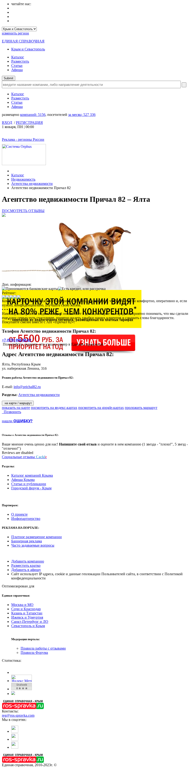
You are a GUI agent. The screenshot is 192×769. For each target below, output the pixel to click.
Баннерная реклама (26, 541)
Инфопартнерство (25, 519)
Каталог (17, 57)
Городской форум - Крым (31, 488)
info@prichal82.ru (27, 387)
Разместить (20, 61)
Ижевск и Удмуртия (27, 617)
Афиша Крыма (23, 480)
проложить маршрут (141, 408)
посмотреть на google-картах (101, 408)
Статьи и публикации (28, 484)
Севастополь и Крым (28, 626)
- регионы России (23, 139)
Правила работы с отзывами (43, 648)
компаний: (32, 115)
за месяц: (82, 115)
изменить (15, 33)
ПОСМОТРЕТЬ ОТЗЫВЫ (23, 211)
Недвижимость (23, 179)
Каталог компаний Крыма (32, 475)
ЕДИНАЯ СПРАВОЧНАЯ (23, 41)
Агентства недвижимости (32, 184)
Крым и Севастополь (28, 49)
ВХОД (7, 123)
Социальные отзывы (24, 457)
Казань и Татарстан (26, 613)
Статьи (16, 66)
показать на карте (16, 408)
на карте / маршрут (18, 403)
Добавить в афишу (26, 570)
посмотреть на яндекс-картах (54, 408)
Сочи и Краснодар (26, 609)
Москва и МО (22, 605)
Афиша (17, 70)
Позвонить (11, 412)
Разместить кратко (26, 565)
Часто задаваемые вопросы (32, 545)
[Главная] (12, 171)
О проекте (19, 514)
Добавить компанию (27, 561)
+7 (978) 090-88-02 (16, 340)
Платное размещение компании (36, 537)
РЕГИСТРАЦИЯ (29, 123)
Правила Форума (34, 653)
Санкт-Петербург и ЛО (29, 622)
